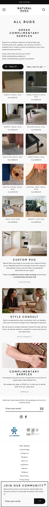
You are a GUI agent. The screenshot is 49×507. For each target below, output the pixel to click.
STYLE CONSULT (24, 337)
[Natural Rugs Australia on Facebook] (25, 416)
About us (24, 461)
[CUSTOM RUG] (24, 243)
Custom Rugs (24, 449)
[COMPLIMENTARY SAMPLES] (24, 355)
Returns (24, 468)
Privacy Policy (24, 480)
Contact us (24, 453)
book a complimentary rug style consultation (18, 59)
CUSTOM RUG (25, 282)
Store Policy (24, 476)
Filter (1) (13, 66)
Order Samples (24, 446)
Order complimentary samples (13, 56)
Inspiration (24, 464)
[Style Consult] (24, 300)
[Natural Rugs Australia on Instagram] (21, 416)
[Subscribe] (41, 408)
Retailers (24, 457)
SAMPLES (24, 392)
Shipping (24, 472)
